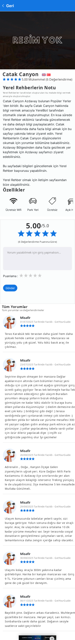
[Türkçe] (49, 74)
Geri (9, 5)
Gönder (10, 288)
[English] (43, 74)
